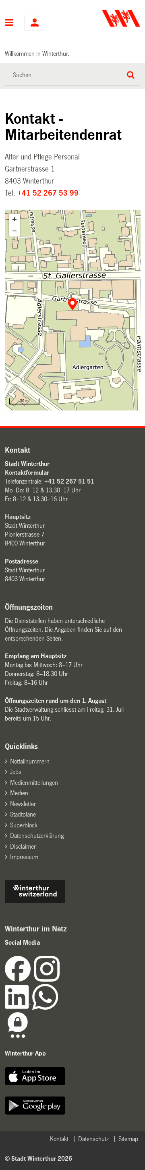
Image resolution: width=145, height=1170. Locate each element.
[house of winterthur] (35, 900)
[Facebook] (19, 979)
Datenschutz (93, 1138)
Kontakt (59, 1138)
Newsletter (23, 803)
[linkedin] (18, 1007)
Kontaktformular (27, 472)
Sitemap (128, 1138)
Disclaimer (23, 846)
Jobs (15, 771)
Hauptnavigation (9, 23)
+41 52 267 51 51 (69, 481)
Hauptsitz (18, 516)
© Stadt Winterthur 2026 (38, 1158)
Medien (19, 793)
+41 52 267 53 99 (48, 193)
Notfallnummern (30, 761)
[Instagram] (47, 979)
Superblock (23, 825)
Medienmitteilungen (34, 782)
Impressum (24, 857)
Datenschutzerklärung (37, 835)
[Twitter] (60, 979)
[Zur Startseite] (107, 18)
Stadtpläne (23, 814)
